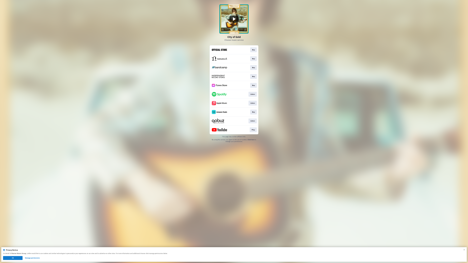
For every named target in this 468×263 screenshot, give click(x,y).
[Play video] (234, 19)
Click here (251, 140)
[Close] (464, 250)
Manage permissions (32, 258)
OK (13, 258)
